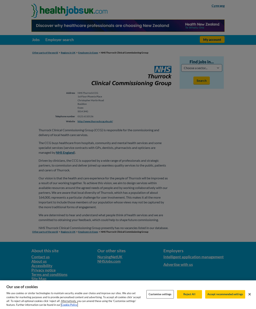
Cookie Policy (69, 304)
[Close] (249, 294)
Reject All (189, 294)
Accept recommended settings (225, 294)
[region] (128, 294)
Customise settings (160, 294)
